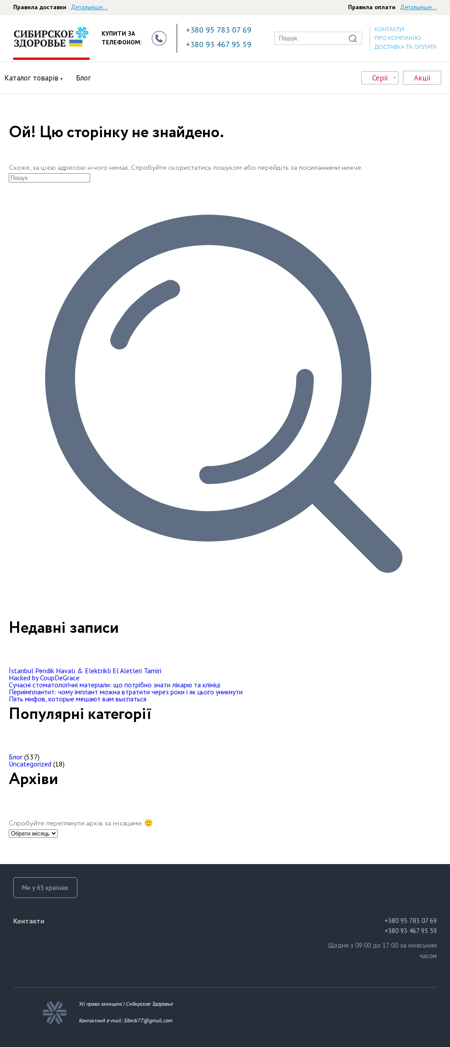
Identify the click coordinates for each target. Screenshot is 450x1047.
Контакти (389, 30)
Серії (380, 78)
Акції (422, 78)
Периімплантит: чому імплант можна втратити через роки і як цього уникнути (126, 691)
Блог (83, 78)
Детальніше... (89, 7)
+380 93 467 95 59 (218, 44)
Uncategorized (30, 763)
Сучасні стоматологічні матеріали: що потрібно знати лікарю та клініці (114, 684)
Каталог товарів (31, 78)
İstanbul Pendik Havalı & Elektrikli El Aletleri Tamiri (85, 670)
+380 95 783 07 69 (218, 30)
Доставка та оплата (405, 47)
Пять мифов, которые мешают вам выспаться (77, 698)
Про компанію (397, 38)
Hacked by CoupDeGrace (44, 677)
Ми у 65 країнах (45, 887)
